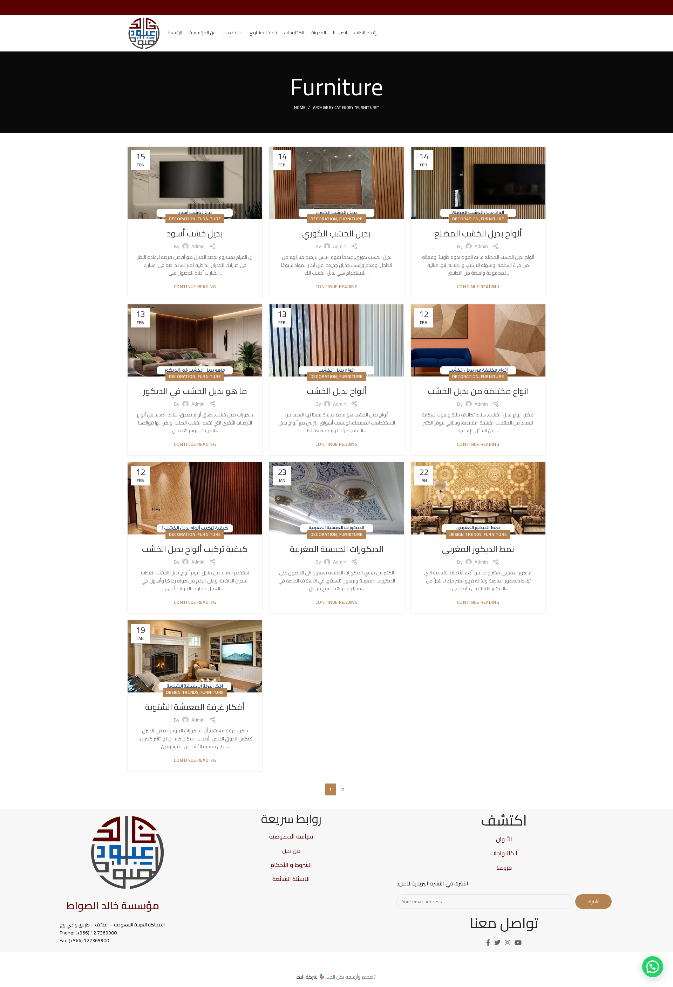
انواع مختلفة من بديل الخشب (478, 391)
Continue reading (195, 286)
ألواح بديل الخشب (337, 391)
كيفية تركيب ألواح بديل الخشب (195, 549)
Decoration (182, 219)
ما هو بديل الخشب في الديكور (195, 391)
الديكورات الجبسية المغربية (336, 549)
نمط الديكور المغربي (478, 549)
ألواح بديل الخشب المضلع (478, 233)
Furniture (209, 219)
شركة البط (307, 976)
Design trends (465, 534)
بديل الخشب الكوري (336, 233)
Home (299, 107)
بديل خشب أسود (195, 233)
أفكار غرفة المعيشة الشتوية (195, 707)
